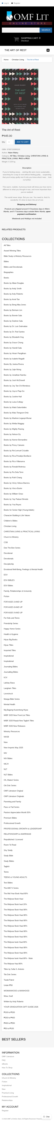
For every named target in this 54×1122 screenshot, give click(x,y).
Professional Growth (12, 823)
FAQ (3, 1060)
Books (6, 278)
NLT (5, 769)
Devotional (8, 553)
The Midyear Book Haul (13, 899)
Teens (6, 872)
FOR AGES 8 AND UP (13, 607)
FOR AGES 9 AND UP (13, 613)
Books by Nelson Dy (12, 434)
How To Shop (7, 1068)
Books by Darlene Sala (13, 321)
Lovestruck (8, 693)
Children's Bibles (10, 521)
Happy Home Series (12, 629)
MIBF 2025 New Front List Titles (17, 715)
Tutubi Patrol (9, 980)
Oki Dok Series (10, 785)
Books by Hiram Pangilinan (15, 353)
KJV (5, 677)
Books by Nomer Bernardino (15, 440)
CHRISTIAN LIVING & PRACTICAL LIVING (22, 531)
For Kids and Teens (12, 618)
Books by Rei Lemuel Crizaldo (16, 450)
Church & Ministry (11, 537)
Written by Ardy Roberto (13, 1001)
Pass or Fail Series (11, 807)
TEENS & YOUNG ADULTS (15, 877)
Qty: (4, 142)
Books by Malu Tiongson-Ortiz (16, 413)
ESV (6, 575)
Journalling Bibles (11, 672)
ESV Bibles (8, 585)
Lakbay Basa (9, 683)
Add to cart (23, 142)
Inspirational (9, 656)
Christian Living (18, 60)
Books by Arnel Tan (12, 299)
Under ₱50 (8, 985)
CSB (6, 542)
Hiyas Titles (8, 645)
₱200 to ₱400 (9, 1018)
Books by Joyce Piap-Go (14, 391)
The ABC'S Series (11, 888)
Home (6, 60)
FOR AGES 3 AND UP (13, 602)
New (6, 742)
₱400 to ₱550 (24, 158)
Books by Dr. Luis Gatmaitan (15, 326)
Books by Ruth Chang (13, 477)
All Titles (13, 156)
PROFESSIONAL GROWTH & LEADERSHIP (23, 829)
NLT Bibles (8, 775)
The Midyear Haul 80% (13, 964)
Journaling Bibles (11, 667)
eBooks (5, 1064)
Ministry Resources (12, 731)
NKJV (6, 764)
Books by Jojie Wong (12, 369)
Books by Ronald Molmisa (14, 467)
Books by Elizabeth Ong (14, 337)
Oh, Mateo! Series (11, 780)
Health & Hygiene (11, 634)
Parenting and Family (12, 802)
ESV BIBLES (9, 580)
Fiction (6, 596)
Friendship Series (11, 623)
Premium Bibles (10, 818)
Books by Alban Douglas (14, 283)
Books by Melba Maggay (14, 423)
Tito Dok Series (10, 974)
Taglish (6, 866)
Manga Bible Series (12, 699)
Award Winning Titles (12, 251)
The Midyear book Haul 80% (15, 942)
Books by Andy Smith (12, 288)
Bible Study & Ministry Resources (17, 256)
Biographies (8, 272)
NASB (6, 737)
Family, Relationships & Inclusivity (18, 591)
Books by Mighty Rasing (14, 429)
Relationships (7, 1100)
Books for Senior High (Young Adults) (19, 510)
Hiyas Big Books (10, 639)
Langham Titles (10, 688)
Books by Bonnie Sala (13, 315)
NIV (5, 753)
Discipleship (9, 564)
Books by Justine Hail (13, 396)
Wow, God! (8, 996)
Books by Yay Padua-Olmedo (16, 499)
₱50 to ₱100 (9, 1028)
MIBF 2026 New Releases (14, 726)
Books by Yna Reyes (12, 505)
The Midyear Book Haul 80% (15, 910)
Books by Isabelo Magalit (14, 359)
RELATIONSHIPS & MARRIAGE (17, 834)
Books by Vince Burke (13, 488)
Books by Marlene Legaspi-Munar (18, 418)
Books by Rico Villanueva (14, 461)
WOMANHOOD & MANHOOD (16, 991)
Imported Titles (10, 650)
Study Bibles (9, 861)
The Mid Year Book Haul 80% (16, 893)
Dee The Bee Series (12, 548)
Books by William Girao (13, 494)
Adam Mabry (13, 153)
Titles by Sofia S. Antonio (14, 969)
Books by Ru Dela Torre (13, 472)
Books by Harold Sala (13, 348)
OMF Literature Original (13, 791)
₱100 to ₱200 (9, 1012)
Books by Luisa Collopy (13, 402)
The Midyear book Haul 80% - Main (18, 958)
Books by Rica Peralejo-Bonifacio (17, 456)
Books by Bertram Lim (13, 310)
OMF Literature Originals (14, 796)
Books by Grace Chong (13, 342)
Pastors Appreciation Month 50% (17, 812)
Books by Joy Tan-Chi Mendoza (17, 386)
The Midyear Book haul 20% (15, 904)
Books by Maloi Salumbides (15, 407)
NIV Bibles (8, 758)
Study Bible (8, 856)
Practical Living (8, 1093)
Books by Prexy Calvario (14, 445)
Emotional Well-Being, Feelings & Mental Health (23, 569)
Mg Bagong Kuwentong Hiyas (16, 710)
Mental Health (9, 704)
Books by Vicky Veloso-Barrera (17, 483)
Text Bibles (8, 883)
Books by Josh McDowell (14, 380)
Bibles (6, 261)
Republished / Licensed (13, 839)
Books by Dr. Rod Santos (14, 332)
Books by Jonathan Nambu (15, 375)
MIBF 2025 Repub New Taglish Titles (19, 721)
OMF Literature (8, 1056)
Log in (6, 3)
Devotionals (8, 559)
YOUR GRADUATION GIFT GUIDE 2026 (21, 1007)
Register (17, 3)
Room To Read (10, 845)
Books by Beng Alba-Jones (15, 305)
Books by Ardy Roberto (13, 294)
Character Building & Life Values (17, 515)
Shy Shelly (8, 850)
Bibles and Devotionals (13, 267)
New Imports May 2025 (13, 748)
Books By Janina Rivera (14, 364)
